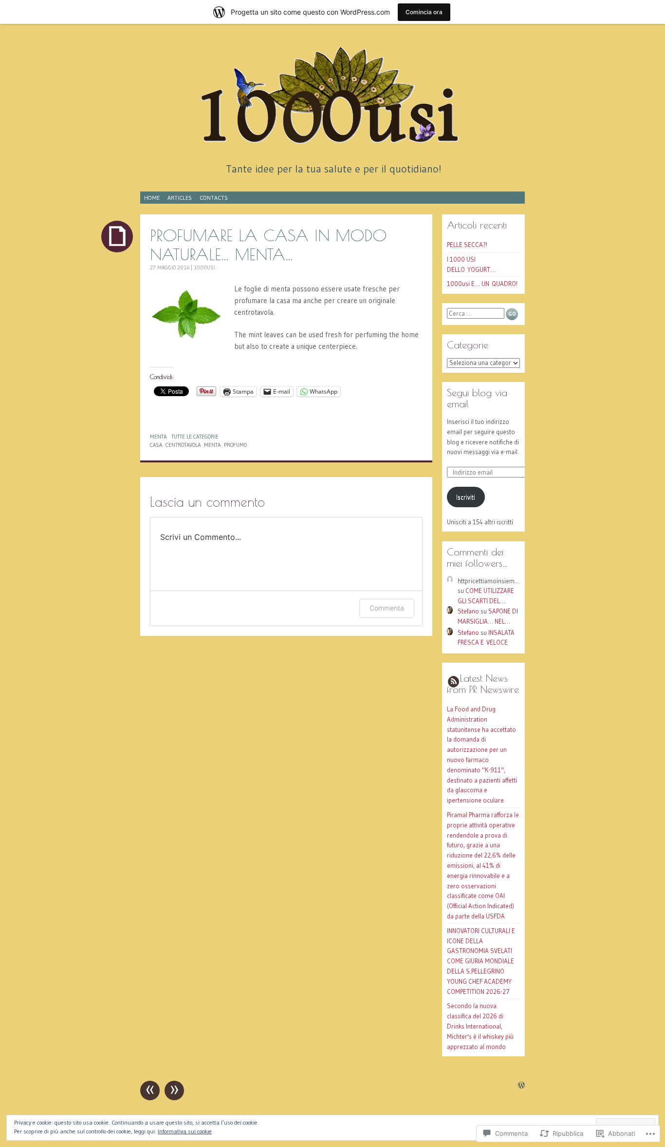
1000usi (204, 267)
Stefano (468, 611)
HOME (152, 197)
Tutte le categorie (195, 436)
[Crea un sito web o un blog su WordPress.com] (521, 1086)
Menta (158, 436)
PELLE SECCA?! (467, 245)
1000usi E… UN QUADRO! (482, 283)
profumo (235, 444)
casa (156, 444)
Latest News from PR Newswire (483, 683)
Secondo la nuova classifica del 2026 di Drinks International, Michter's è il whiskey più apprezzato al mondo (480, 1026)
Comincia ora (424, 12)
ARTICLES (179, 197)
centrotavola (183, 444)
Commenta (386, 608)
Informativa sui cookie (185, 1131)
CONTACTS (214, 197)
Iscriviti (465, 497)
